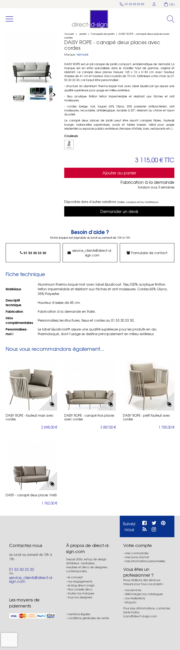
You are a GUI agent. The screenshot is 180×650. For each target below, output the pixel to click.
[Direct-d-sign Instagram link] (154, 528)
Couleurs (71, 135)
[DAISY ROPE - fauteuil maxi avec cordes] (31, 385)
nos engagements (80, 581)
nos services (133, 590)
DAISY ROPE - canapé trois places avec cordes (89, 417)
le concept (75, 577)
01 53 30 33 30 (35, 252)
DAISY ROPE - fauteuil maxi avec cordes (29, 417)
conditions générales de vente (88, 618)
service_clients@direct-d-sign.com (92, 252)
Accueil (69, 34)
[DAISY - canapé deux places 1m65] (31, 464)
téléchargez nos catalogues (144, 594)
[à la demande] (68, 144)
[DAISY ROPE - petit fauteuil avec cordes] (148, 385)
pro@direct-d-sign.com (141, 616)
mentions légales (79, 614)
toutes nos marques (81, 593)
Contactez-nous (25, 545)
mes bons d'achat (137, 557)
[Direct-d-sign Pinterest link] (163, 522)
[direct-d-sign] (90, 19)
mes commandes (137, 553)
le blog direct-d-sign (81, 585)
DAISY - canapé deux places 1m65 (31, 495)
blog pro (130, 602)
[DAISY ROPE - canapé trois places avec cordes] (90, 385)
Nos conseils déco (80, 589)
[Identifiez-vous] (154, 4)
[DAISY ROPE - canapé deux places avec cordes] (20, 94)
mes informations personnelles (145, 561)
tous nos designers (80, 597)
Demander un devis (119, 211)
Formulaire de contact (149, 252)
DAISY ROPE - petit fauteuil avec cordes (146, 417)
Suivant (54, 94)
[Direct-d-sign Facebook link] (144, 522)
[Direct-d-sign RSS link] (144, 528)
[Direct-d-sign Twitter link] (154, 522)
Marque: (70, 55)
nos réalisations (135, 598)
